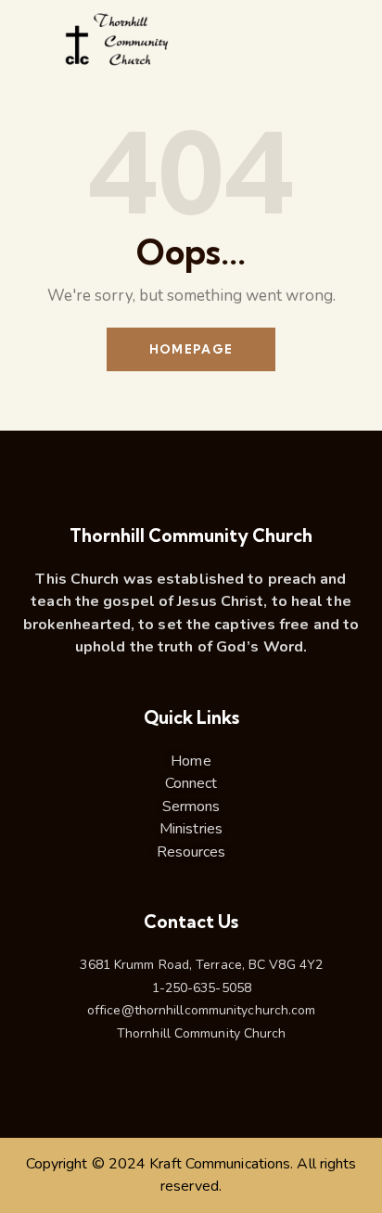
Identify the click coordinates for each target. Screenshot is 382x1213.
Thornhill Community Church (191, 536)
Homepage (191, 349)
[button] (348, 50)
